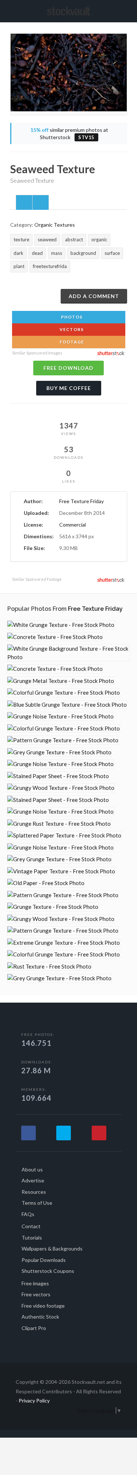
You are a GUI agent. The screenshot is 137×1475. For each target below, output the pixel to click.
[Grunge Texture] (52, 907)
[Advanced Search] (124, 9)
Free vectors (36, 1294)
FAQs (28, 1214)
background (83, 253)
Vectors (71, 329)
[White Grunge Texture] (60, 625)
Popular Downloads (44, 1260)
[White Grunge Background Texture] (68, 652)
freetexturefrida (50, 266)
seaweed (47, 239)
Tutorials (32, 1237)
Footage (71, 342)
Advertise (33, 1180)
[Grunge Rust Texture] (59, 824)
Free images (35, 1283)
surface (112, 253)
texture (21, 239)
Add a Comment (94, 296)
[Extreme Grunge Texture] (63, 943)
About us (32, 1169)
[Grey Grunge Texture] (59, 752)
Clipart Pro (34, 1328)
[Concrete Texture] (55, 637)
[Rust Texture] (49, 966)
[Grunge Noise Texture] (60, 716)
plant (19, 266)
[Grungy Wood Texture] (60, 788)
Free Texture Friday (81, 501)
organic (99, 239)
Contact (31, 1226)
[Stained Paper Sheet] (58, 776)
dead (37, 253)
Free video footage (43, 1306)
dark (18, 253)
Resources (34, 1192)
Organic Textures (54, 225)
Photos (71, 317)
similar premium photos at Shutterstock (69, 133)
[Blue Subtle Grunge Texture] (67, 705)
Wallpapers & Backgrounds (52, 1248)
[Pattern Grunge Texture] (62, 740)
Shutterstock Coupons (48, 1271)
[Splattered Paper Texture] (64, 835)
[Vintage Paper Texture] (61, 871)
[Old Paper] (45, 883)
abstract (74, 239)
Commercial (72, 524)
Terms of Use (37, 1203)
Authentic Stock (40, 1317)
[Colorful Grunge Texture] (63, 692)
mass (56, 253)
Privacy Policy (34, 1400)
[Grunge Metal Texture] (60, 681)
